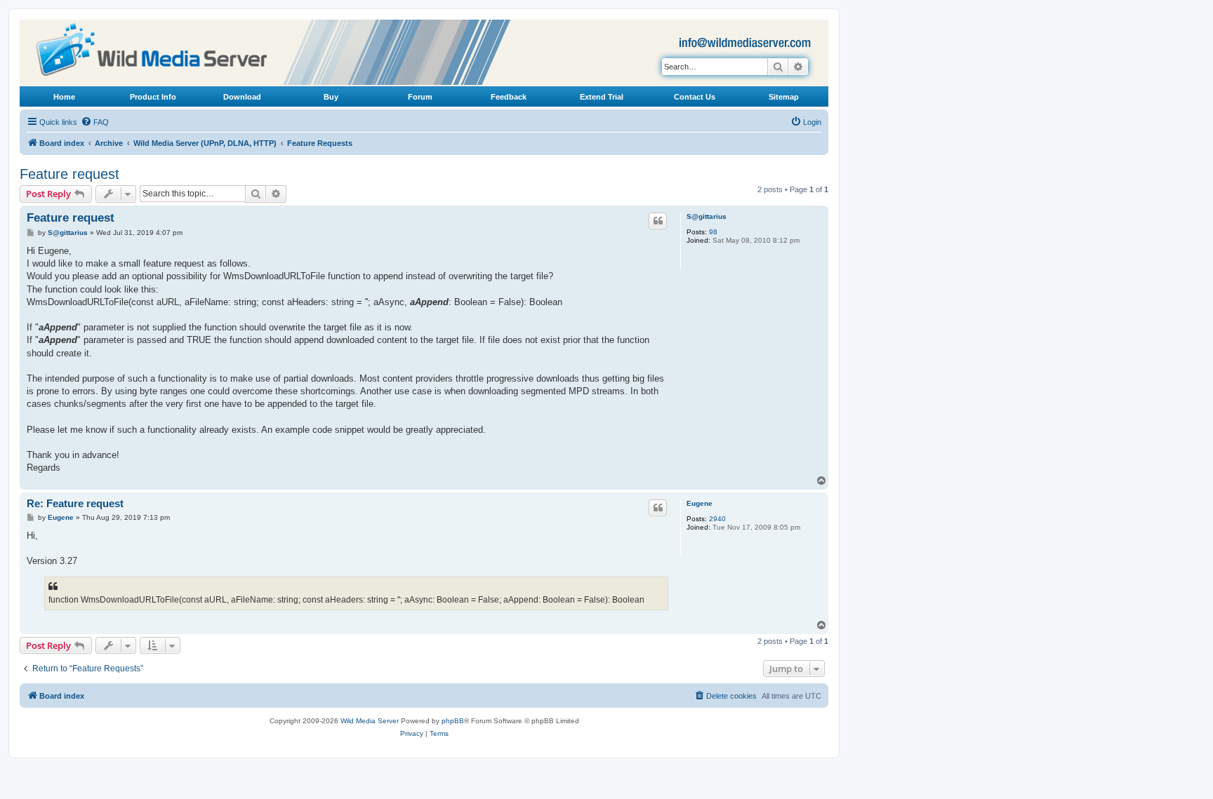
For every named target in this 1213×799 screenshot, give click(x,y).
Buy (331, 97)
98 (713, 232)
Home (64, 97)
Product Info (153, 97)
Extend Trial (601, 97)
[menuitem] (95, 122)
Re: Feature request (75, 503)
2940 (717, 519)
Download (242, 97)
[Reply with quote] (658, 221)
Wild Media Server (369, 721)
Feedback (508, 97)
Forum (420, 97)
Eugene (699, 503)
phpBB (453, 721)
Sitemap (784, 97)
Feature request (69, 174)
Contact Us (694, 97)
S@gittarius (707, 216)
